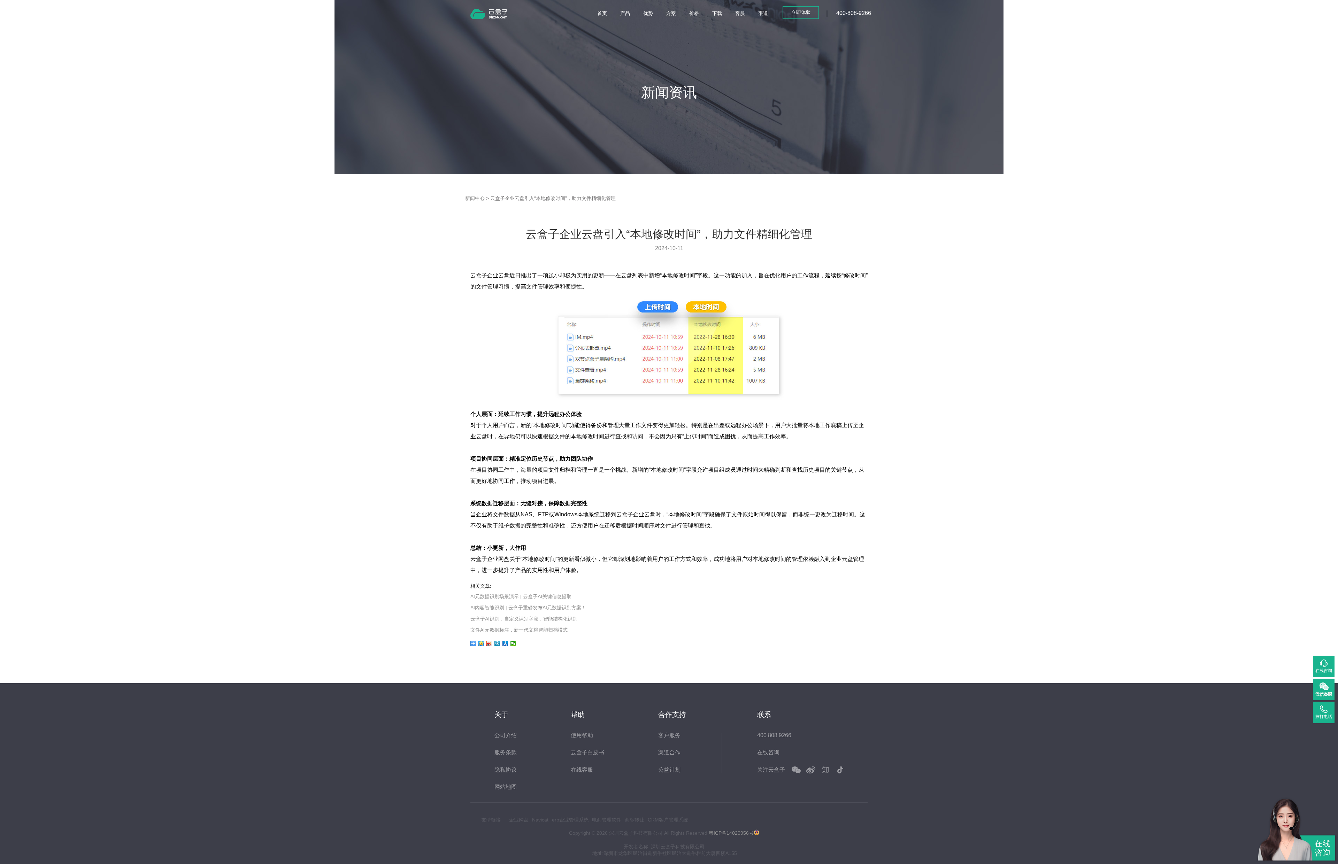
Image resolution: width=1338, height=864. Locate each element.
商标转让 (634, 820)
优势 (648, 13)
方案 (671, 13)
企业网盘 (519, 820)
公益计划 (669, 770)
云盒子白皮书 (587, 752)
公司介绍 (505, 735)
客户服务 (669, 735)
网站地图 (505, 787)
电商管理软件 (606, 820)
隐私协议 (505, 770)
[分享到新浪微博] (489, 643)
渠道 (763, 13)
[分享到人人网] (505, 643)
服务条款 (505, 752)
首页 (602, 13)
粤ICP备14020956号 (731, 833)
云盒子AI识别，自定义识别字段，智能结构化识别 (523, 619)
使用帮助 (582, 735)
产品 (625, 13)
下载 (717, 13)
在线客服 (582, 770)
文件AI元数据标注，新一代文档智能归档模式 (519, 630)
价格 (694, 13)
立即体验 (801, 12)
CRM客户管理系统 (668, 820)
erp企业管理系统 (570, 820)
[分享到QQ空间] (481, 643)
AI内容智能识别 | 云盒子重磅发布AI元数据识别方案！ (528, 607)
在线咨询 (768, 752)
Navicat (540, 820)
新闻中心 (475, 198)
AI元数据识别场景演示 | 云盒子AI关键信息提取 (520, 596)
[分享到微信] (513, 643)
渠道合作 (669, 752)
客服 (740, 13)
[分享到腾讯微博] (497, 643)
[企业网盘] (498, 15)
